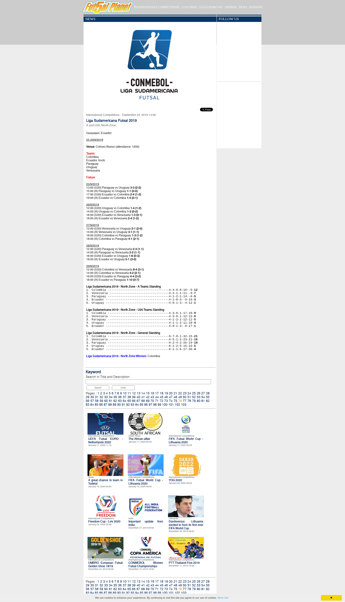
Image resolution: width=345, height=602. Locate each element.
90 (119, 404)
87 (105, 404)
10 (124, 393)
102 (177, 404)
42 (148, 397)
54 (203, 397)
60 (106, 401)
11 (129, 393)
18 (161, 393)
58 (96, 401)
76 (180, 401)
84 (92, 404)
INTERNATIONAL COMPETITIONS (157, 7)
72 (161, 401)
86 (101, 404)
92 (128, 404)
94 (137, 404)
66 (133, 401)
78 (189, 401)
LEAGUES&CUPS (210, 7)
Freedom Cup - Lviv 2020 (104, 521)
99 (159, 404)
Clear (123, 387)
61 (110, 401)
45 (161, 397)
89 (114, 404)
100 (164, 404)
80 (198, 401)
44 (157, 397)
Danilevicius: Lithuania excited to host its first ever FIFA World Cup (186, 525)
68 (143, 401)
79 (194, 401)
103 (183, 404)
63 (120, 401)
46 (166, 397)
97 (150, 404)
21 (175, 393)
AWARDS (230, 7)
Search (98, 387)
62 (115, 401)
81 (203, 401)
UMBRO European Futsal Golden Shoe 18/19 (105, 564)
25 (194, 393)
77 (184, 401)
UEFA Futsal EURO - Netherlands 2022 (105, 440)
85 (96, 404)
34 (110, 397)
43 (152, 397)
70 (152, 401)
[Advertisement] (239, 114)
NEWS (243, 7)
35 (115, 397)
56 (87, 401)
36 (120, 397)
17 (157, 393)
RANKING (256, 7)
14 (143, 393)
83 (87, 404)
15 (148, 393)
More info (223, 597)
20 (170, 393)
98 (155, 404)
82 (208, 401)
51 (189, 397)
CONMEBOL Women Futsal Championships (145, 564)
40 (138, 397)
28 (208, 393)
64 (124, 401)
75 (175, 401)
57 (92, 401)
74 (170, 401)
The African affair (139, 439)
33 (106, 397)
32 (101, 397)
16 (152, 393)
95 (141, 404)
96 (146, 404)
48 (175, 397)
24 (189, 393)
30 (92, 397)
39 (133, 397)
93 (132, 404)
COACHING (189, 7)
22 (180, 393)
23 (185, 393)
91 (123, 404)
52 (194, 397)
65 (129, 401)
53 (198, 397)
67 (138, 401)
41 (143, 397)
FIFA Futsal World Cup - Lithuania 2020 (186, 440)
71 (157, 401)
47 (170, 397)
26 (198, 393)
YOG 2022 (175, 480)
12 (134, 393)
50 (184, 397)
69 (148, 401)
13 (138, 393)
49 (180, 397)
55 (208, 397)
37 (124, 397)
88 (110, 404)
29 (87, 397)
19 (166, 393)
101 (171, 404)
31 (96, 397)
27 (203, 393)
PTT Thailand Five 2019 (184, 562)
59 (101, 401)
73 (166, 401)
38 (129, 397)
